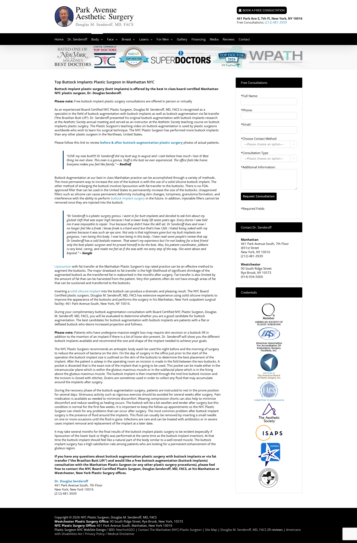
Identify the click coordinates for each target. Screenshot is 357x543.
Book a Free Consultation (264, 10)
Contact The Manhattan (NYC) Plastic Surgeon (170, 530)
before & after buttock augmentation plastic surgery (141, 142)
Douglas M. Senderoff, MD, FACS (243, 530)
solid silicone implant (85, 291)
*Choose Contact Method (258, 138)
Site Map (211, 530)
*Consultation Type (254, 153)
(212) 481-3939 (276, 22)
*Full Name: (249, 96)
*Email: (246, 124)
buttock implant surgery (128, 198)
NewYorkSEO (125, 530)
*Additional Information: (258, 167)
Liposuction (63, 266)
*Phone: (246, 110)
